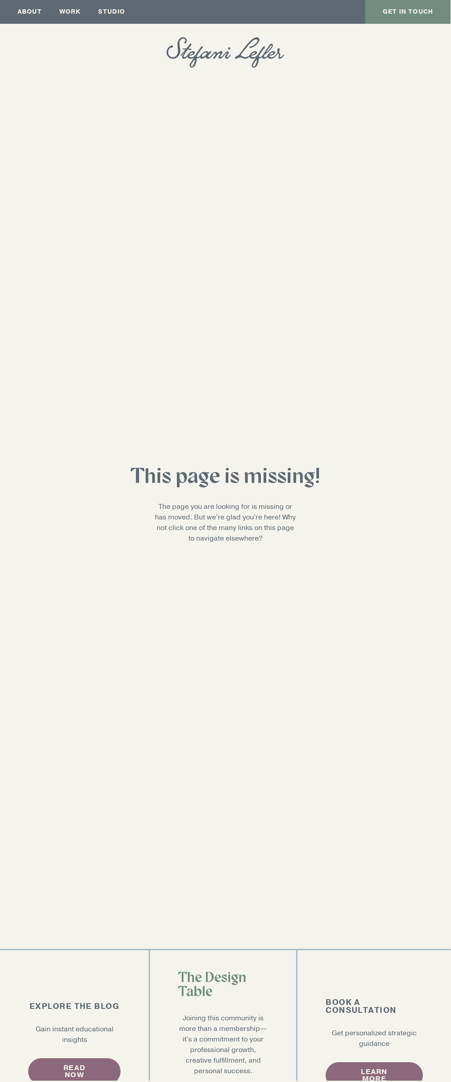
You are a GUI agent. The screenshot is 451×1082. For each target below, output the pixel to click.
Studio (111, 11)
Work (70, 11)
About (30, 11)
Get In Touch (408, 11)
